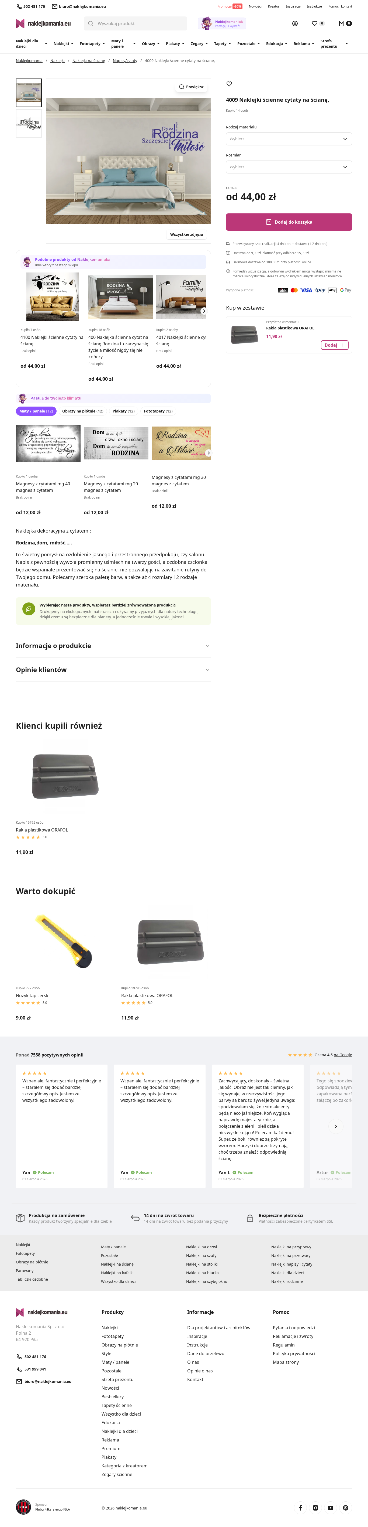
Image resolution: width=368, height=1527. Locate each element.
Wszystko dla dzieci (118, 1281)
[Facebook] (300, 1507)
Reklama (302, 43)
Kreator (273, 6)
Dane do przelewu (205, 1353)
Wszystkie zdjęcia (186, 234)
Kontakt (195, 1379)
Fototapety (90, 43)
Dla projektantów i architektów (219, 1328)
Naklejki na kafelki (117, 1272)
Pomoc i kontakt (340, 6)
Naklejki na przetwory (290, 1255)
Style (106, 1353)
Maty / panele (36, 411)
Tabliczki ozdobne (32, 1279)
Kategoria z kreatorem (125, 1466)
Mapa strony (286, 1362)
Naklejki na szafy (201, 1255)
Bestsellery (113, 1397)
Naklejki (61, 43)
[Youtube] (330, 1507)
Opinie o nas (200, 1371)
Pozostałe (246, 43)
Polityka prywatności (294, 1353)
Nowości (255, 6)
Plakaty (173, 43)
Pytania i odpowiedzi (294, 1328)
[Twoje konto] (295, 23)
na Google (343, 1054)
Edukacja (274, 43)
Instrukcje (314, 6)
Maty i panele (117, 43)
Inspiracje (293, 6)
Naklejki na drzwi (201, 1246)
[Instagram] (315, 1507)
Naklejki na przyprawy (291, 1246)
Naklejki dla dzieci (27, 43)
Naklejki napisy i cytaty (291, 1264)
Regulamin (284, 1345)
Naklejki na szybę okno (206, 1281)
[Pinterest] (345, 1507)
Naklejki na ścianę (117, 1264)
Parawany (24, 1270)
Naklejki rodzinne (287, 1281)
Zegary (197, 43)
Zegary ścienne (117, 1474)
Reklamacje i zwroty (293, 1336)
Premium (111, 1448)
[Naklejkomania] (55, 1312)
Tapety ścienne (117, 1405)
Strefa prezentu (329, 43)
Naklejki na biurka (202, 1272)
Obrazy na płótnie (82, 411)
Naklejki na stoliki (202, 1264)
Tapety (220, 43)
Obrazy (148, 43)
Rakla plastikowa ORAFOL (290, 327)
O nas (193, 1362)
